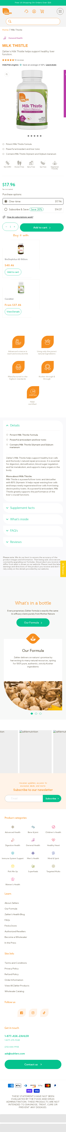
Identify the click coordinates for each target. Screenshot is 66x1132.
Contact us (31, 1064)
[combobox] (33, 21)
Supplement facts (22, 508)
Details (15, 425)
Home (5, 29)
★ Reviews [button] (63, 569)
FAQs (7, 920)
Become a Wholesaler (16, 937)
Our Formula (31, 622)
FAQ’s (14, 530)
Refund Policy (12, 974)
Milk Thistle (16, 29)
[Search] (9, 21)
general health (15, 38)
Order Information (14, 980)
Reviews (16, 542)
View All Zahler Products (17, 985)
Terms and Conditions (16, 963)
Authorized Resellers (15, 931)
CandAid (9, 299)
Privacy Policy (12, 968)
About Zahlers (12, 903)
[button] (60, 11)
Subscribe (51, 798)
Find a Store (11, 925)
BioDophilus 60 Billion (16, 259)
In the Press (10, 942)
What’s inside (19, 519)
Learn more (51, 65)
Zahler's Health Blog (15, 914)
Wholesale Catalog (14, 991)
